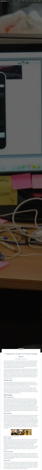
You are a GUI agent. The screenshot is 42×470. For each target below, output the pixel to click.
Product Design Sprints (16, 364)
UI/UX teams (12, 383)
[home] (5, 1)
